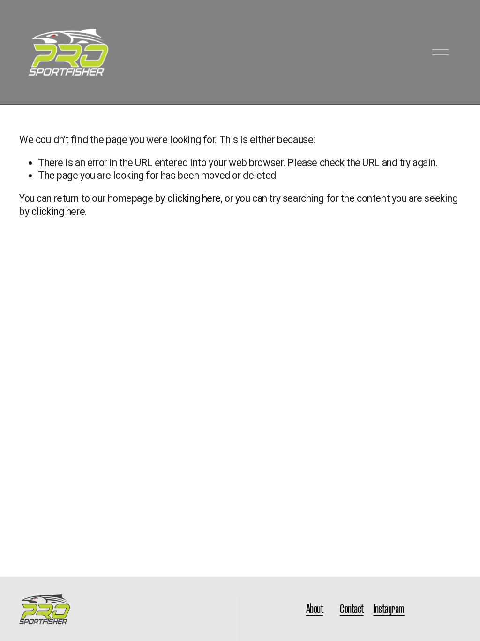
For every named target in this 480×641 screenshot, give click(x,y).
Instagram (389, 609)
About (314, 609)
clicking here (194, 198)
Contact (352, 609)
